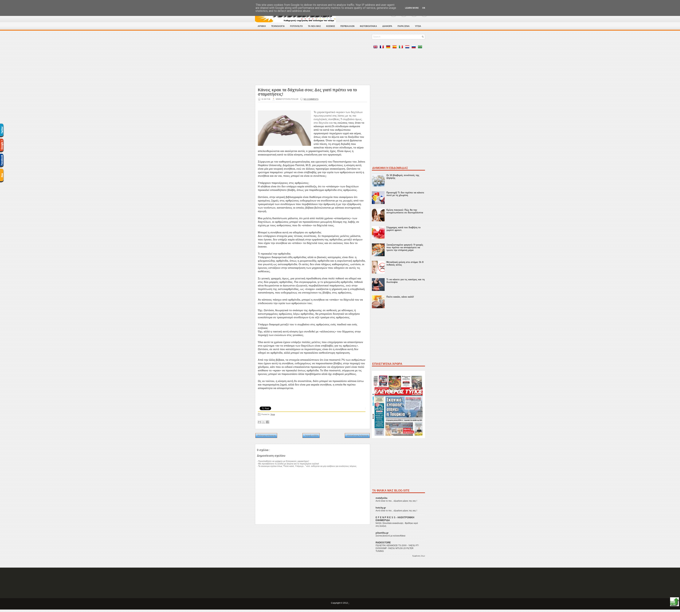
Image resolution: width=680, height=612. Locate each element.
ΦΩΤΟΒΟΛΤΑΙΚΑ (368, 26)
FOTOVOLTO (296, 26)
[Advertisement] (312, 59)
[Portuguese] (421, 47)
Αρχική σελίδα (311, 435)
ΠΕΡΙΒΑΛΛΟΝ (347, 26)
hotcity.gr (381, 507)
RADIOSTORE (383, 542)
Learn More (412, 8)
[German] (389, 47)
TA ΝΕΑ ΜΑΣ (314, 26)
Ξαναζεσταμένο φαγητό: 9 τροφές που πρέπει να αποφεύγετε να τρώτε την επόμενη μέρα (404, 247)
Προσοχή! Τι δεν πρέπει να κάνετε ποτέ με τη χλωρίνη (405, 194)
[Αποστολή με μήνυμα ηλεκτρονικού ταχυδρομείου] (259, 422)
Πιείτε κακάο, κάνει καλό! (400, 296)
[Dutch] (408, 47)
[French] (382, 47)
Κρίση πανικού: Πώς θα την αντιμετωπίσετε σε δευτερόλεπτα (404, 211)
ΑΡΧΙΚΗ (262, 26)
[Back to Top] (674, 602)
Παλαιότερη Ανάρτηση (357, 435)
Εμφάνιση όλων (418, 556)
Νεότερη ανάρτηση (266, 435)
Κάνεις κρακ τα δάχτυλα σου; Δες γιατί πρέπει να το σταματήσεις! (307, 92)
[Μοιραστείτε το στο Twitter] (263, 422)
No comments (311, 99)
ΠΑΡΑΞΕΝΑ (404, 26)
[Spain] (395, 47)
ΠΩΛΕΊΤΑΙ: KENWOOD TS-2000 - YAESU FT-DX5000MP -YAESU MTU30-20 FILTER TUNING (397, 548)
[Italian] (401, 47)
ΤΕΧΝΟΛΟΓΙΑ (278, 26)
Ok (423, 8)
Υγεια (272, 414)
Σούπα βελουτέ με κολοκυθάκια (390, 536)
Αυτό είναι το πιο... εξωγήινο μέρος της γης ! (396, 501)
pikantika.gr (382, 532)
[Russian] (414, 47)
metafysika (381, 498)
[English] (376, 47)
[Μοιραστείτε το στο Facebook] (267, 422)
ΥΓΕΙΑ (418, 26)
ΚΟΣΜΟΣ (330, 26)
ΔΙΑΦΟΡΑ (387, 26)
